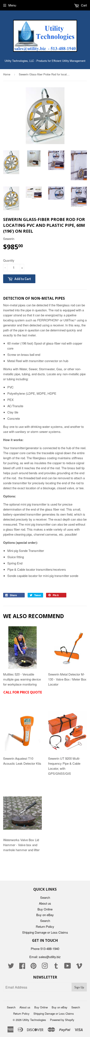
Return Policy (45, 926)
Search (45, 897)
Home (6, 74)
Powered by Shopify (62, 1020)
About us (45, 903)
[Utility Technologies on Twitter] (11, 967)
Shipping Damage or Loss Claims (45, 932)
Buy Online (45, 909)
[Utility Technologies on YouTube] (67, 967)
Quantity (8, 260)
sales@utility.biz (50, 957)
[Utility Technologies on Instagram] (45, 967)
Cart (83, 5)
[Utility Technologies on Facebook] (22, 967)
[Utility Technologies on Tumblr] (56, 967)
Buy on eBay (45, 915)
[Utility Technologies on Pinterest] (33, 967)
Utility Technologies (34, 1020)
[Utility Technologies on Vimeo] (79, 967)
